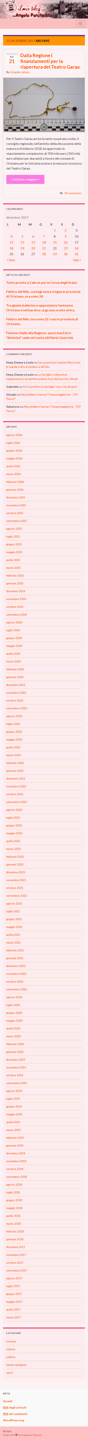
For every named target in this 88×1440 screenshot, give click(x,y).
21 (44, 248)
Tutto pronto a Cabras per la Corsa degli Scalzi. (42, 282)
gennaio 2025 (15, 583)
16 (66, 242)
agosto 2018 (14, 1184)
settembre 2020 (16, 989)
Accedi (7, 1401)
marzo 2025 (13, 567)
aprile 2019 (13, 1122)
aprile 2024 (13, 653)
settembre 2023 (16, 708)
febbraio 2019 (15, 1137)
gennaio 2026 (15, 489)
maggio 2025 (14, 552)
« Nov (11, 260)
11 (11, 242)
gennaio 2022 (15, 864)
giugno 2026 (14, 450)
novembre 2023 (16, 692)
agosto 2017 (14, 1278)
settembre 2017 (16, 1270)
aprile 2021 (13, 934)
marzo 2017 (13, 1317)
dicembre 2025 (15, 497)
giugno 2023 (14, 731)
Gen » (77, 260)
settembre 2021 (16, 895)
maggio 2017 (14, 1301)
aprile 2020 (13, 1028)
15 (55, 242)
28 (44, 254)
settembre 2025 (16, 521)
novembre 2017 (16, 1255)
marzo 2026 (13, 474)
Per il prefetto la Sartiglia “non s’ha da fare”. (50, 386)
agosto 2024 (14, 622)
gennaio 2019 (15, 1145)
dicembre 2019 (15, 1059)
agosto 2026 (14, 435)
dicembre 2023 (15, 685)
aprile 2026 (13, 466)
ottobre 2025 (14, 513)
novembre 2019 (16, 1067)
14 (44, 242)
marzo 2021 (13, 942)
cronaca (11, 1341)
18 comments (73, 193)
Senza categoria (16, 1364)
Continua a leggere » (25, 179)
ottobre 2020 (14, 981)
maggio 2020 (14, 1020)
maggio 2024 (14, 645)
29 (55, 254)
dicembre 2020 (15, 966)
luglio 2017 (13, 1286)
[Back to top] (79, 1431)
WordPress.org (13, 1420)
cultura (24, 72)
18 (11, 248)
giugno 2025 (14, 544)
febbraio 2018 (15, 1231)
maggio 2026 (14, 458)
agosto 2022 (14, 809)
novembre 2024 (16, 599)
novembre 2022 (16, 786)
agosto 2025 (14, 528)
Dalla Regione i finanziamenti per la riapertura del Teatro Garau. (50, 61)
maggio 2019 (14, 1114)
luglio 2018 (13, 1192)
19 (22, 248)
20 (33, 248)
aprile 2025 (13, 560)
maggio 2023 (14, 739)
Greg (13, 72)
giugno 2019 (14, 1106)
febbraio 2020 (15, 1044)
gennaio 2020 (15, 1051)
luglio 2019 (13, 1098)
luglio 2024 (13, 630)
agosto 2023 (14, 716)
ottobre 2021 (14, 888)
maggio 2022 (14, 833)
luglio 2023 (13, 724)
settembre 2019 (16, 1083)
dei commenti (15, 1414)
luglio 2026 (13, 442)
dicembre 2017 (15, 1247)
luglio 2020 (13, 1005)
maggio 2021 (14, 927)
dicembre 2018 (15, 1153)
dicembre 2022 (15, 778)
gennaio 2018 (15, 1239)
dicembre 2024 (15, 591)
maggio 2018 (14, 1208)
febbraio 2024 (15, 669)
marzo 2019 (13, 1130)
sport (9, 1372)
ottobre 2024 (14, 606)
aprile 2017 (13, 1309)
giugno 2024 (14, 638)
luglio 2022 (13, 817)
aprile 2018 (13, 1215)
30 (66, 254)
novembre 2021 (16, 880)
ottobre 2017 (14, 1262)
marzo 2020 (13, 1036)
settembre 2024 (16, 614)
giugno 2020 (14, 1012)
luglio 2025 (13, 536)
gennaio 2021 (15, 958)
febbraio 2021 (15, 950)
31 (76, 254)
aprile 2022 (13, 841)
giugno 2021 (14, 919)
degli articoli (14, 1407)
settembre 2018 (16, 1176)
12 (22, 242)
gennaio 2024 (15, 677)
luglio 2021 (13, 911)
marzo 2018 (13, 1223)
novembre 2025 (16, 505)
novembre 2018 (16, 1161)
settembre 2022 (16, 802)
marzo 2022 (13, 848)
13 (33, 242)
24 (76, 248)
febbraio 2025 (15, 575)
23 (66, 248)
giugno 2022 (14, 825)
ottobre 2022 (14, 794)
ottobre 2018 (14, 1169)
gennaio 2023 (15, 770)
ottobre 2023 (14, 700)
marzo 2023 (13, 755)
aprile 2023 (13, 747)
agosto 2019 (14, 1091)
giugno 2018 (14, 1200)
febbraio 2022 (15, 856)
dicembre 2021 (15, 872)
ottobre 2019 (14, 1075)
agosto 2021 (14, 903)
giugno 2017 (14, 1294)
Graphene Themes (31, 1435)
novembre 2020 (16, 973)
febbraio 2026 (15, 481)
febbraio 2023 (15, 763)
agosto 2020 (14, 997)
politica (10, 1357)
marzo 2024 (13, 661)
